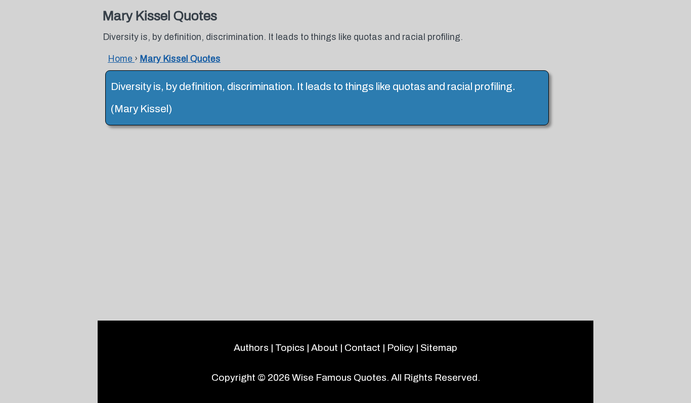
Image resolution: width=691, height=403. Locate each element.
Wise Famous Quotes (339, 377)
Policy (400, 347)
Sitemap (438, 347)
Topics (290, 347)
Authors (251, 347)
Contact (362, 347)
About (324, 347)
